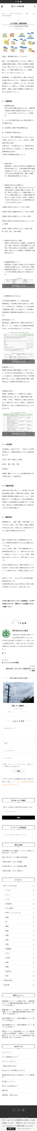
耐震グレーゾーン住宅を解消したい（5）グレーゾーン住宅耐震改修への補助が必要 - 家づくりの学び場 (18, 1035)
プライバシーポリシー (9, 1061)
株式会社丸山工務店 (21, 26)
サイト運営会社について (10, 1057)
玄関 (20, 944)
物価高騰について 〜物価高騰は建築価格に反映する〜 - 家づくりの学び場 (18, 1003)
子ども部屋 (20, 908)
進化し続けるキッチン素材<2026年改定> (15, 857)
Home (3, 13)
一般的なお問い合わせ (9, 1066)
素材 (20, 962)
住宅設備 (20, 904)
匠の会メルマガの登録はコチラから (13, 1070)
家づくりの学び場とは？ (10, 1086)
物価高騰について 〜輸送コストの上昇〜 (15, 1010)
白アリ (20, 953)
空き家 (20, 958)
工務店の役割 (19, 980)
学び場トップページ (8, 1081)
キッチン (20, 890)
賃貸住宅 (20, 971)
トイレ (20, 899)
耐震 (20, 967)
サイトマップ (6, 1052)
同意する (11, 1129)
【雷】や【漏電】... (18, 706)
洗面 (20, 935)
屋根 (20, 917)
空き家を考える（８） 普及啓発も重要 (14, 866)
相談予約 (5, 1090)
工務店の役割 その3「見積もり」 (13, 871)
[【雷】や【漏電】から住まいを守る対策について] (18, 692)
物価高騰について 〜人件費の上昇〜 (14, 1001)
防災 (27, 13)
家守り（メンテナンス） (20, 913)
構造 (20, 931)
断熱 (20, 926)
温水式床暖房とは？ (8, 1018)
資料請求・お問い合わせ (10, 1095)
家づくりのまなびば (16, 13)
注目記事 (19, 985)
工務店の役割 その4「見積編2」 (13, 862)
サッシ (20, 895)
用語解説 (20, 949)
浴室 (20, 940)
